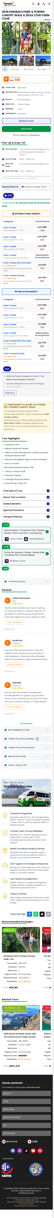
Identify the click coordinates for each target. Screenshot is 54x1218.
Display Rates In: (10, 186)
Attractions (28, 69)
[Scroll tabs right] (48, 68)
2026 (9, 195)
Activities (15, 69)
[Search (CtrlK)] (33, 4)
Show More (26, 723)
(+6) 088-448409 (27, 1204)
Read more (10, 393)
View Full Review (14, 622)
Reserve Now (27, 121)
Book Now (26, 129)
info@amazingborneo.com (28, 1206)
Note (7, 369)
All (5, 69)
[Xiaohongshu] (39, 1151)
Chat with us (34, 135)
